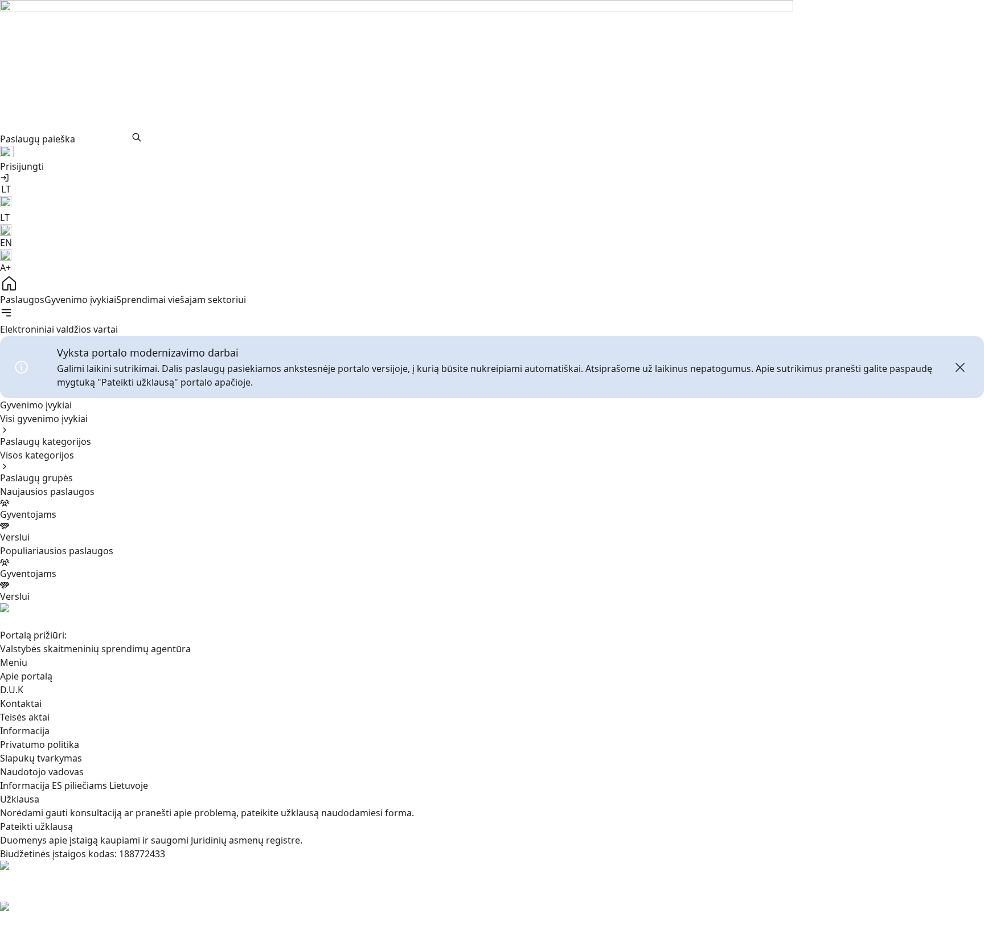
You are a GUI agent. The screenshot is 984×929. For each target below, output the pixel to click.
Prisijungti (22, 166)
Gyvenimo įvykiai (80, 299)
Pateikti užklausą (36, 826)
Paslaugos (22, 299)
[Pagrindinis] (492, 284)
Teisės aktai (25, 717)
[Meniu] (6, 312)
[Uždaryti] (960, 367)
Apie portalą (26, 676)
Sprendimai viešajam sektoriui (181, 299)
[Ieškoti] (137, 137)
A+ (5, 267)
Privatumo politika (39, 744)
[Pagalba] (492, 152)
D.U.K (11, 690)
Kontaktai (21, 703)
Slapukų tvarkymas (41, 758)
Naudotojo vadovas (42, 772)
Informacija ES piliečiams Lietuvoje (74, 785)
